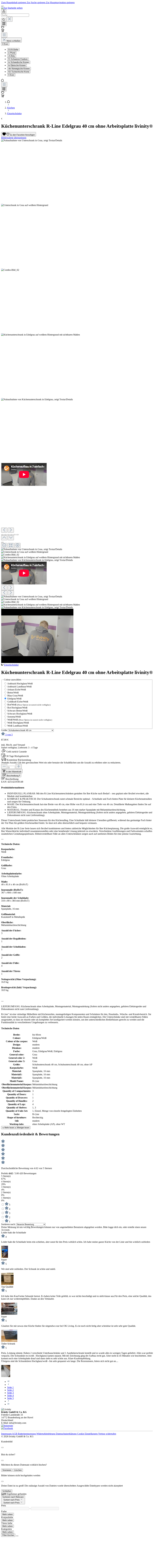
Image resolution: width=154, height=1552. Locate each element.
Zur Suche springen (36, 2)
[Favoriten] (2, 27)
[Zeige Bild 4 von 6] (11, 534)
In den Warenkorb (13, 772)
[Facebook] (7, 1428)
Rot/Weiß (29, 704)
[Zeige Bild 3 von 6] (8, 534)
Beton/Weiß (13, 692)
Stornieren (6, 1470)
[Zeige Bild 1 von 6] (2, 534)
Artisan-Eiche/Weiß (16, 689)
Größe (4, 730)
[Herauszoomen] (4, 545)
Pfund (11, 53)
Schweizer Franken (18, 59)
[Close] (2, 1447)
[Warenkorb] (2, 31)
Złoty (11, 56)
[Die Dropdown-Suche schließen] (9, 19)
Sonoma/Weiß (14, 716)
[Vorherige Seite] (8, 1384)
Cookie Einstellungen (87, 1433)
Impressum (6, 1433)
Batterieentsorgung (27, 1433)
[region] (77, 401)
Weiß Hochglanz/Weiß (18, 722)
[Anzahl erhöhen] (19, 766)
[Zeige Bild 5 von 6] (14, 534)
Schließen (6, 1491)
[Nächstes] (11, 530)
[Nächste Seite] (8, 1401)
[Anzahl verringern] (4, 766)
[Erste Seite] (8, 1381)
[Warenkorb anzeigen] (2, 96)
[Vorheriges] (4, 530)
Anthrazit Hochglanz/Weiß (20, 683)
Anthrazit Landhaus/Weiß (19, 686)
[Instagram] (7, 1425)
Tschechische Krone (18, 72)
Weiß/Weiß (29, 719)
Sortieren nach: (8, 1224)
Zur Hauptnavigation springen (60, 2)
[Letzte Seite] (8, 1404)
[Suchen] (3, 20)
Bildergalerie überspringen (13, 137)
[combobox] (15, 15)
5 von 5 (9, 734)
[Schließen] (2, 542)
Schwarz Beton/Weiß (17, 710)
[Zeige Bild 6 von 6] (17, 534)
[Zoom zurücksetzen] (11, 545)
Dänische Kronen (17, 65)
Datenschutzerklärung (66, 1433)
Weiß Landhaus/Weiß (17, 725)
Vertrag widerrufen (107, 1433)
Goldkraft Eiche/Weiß (17, 701)
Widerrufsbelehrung (46, 1433)
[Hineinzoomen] (17, 545)
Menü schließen (13, 41)
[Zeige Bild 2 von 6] (5, 534)
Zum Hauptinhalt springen (14, 2)
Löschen (18, 1470)
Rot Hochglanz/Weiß (17, 707)
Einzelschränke (11, 665)
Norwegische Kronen (19, 68)
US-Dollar (13, 49)
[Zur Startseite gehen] (12, 8)
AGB (15, 1433)
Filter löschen (8, 1535)
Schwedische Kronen (18, 62)
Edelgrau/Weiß (14, 698)
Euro (11, 75)
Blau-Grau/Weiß (15, 695)
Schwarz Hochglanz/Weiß (19, 713)
